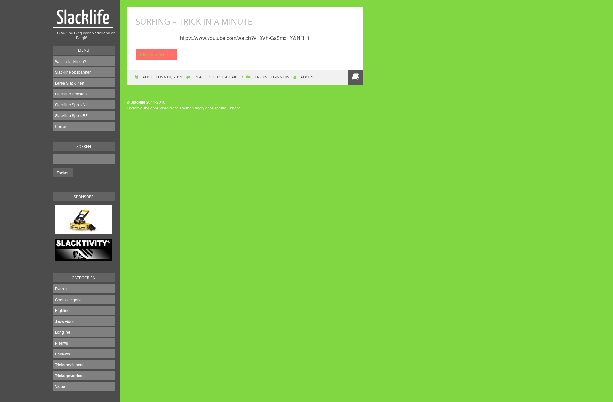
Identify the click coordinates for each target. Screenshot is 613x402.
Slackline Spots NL (71, 104)
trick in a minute (156, 54)
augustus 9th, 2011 (161, 77)
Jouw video (65, 321)
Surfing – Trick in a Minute (194, 21)
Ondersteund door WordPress (152, 107)
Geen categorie (68, 299)
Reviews (62, 353)
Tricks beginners (69, 364)
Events (61, 288)
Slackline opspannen (73, 72)
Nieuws (61, 343)
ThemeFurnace (227, 107)
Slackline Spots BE (71, 115)
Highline (62, 310)
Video (60, 386)
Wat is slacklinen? (70, 61)
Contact (61, 126)
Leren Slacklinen (69, 83)
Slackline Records (71, 93)
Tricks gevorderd (69, 375)
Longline (62, 332)
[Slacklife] (84, 22)
